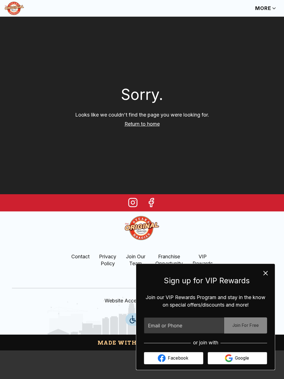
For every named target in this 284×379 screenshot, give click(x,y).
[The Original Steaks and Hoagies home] (29, 8)
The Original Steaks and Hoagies (142, 228)
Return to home (142, 124)
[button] (266, 8)
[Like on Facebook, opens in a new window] (151, 204)
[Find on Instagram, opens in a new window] (133, 204)
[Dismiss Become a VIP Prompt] (265, 273)
